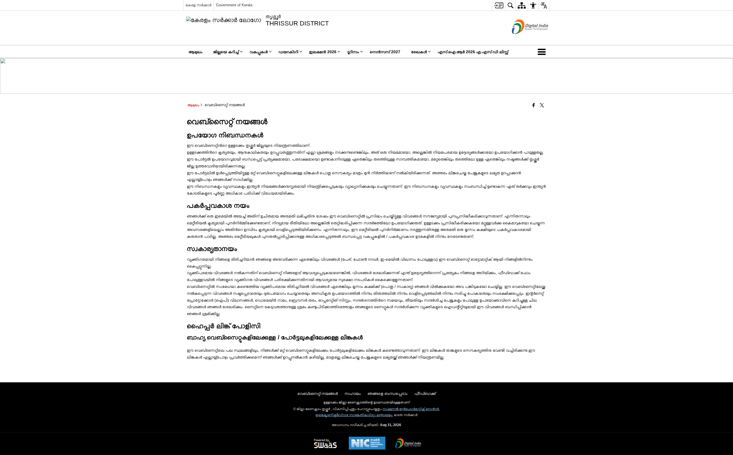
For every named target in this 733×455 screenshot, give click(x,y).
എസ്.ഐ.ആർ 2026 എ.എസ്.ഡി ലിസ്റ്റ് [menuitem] (473, 52)
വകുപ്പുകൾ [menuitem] (259, 52)
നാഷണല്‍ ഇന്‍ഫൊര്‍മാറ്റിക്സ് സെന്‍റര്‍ (411, 409)
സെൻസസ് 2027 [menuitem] (385, 52)
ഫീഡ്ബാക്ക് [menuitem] (425, 393)
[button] (543, 51)
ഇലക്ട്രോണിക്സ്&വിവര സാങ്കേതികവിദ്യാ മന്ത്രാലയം (354, 415)
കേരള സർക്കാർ (199, 5)
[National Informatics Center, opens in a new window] (367, 443)
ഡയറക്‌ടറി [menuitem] (288, 52)
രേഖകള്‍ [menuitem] (419, 52)
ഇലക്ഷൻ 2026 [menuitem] (322, 52)
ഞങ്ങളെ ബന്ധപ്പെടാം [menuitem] (387, 393)
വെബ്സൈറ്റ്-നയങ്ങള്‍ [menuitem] (317, 393)
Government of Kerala (234, 5)
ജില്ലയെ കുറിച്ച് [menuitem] (226, 52)
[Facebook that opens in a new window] (533, 106)
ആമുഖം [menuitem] (195, 52)
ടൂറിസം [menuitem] (353, 52)
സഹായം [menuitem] (353, 393)
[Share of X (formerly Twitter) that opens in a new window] (541, 106)
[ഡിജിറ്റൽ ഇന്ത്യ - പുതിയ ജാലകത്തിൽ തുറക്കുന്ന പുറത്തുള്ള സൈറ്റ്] (523, 39)
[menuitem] (498, 5)
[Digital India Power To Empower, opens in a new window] (408, 444)
